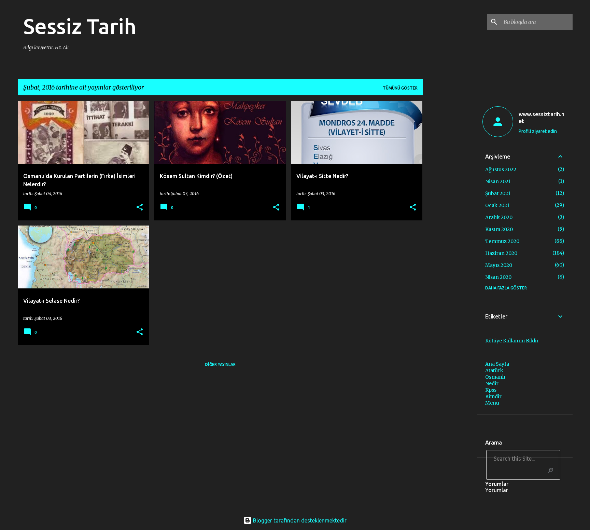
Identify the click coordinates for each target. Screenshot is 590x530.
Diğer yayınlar (220, 364)
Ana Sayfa (497, 364)
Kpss (490, 390)
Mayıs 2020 (498, 265)
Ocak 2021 (497, 205)
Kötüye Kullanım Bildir (512, 341)
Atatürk (494, 370)
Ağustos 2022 (500, 169)
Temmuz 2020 (502, 241)
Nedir (491, 383)
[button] (140, 207)
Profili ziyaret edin (538, 131)
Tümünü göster (400, 88)
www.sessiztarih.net (541, 117)
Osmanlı (495, 377)
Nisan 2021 (498, 181)
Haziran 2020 (501, 253)
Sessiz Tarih (79, 26)
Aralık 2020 (498, 217)
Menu (492, 403)
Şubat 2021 (497, 193)
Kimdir (493, 396)
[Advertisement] (450, 203)
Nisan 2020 (498, 277)
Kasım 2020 (499, 229)
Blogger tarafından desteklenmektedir (299, 520)
